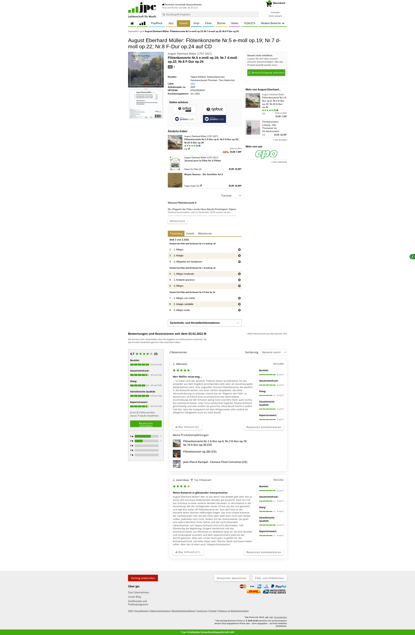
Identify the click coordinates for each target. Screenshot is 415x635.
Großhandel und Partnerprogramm (138, 603)
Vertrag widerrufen (143, 578)
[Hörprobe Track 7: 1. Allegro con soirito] (239, 298)
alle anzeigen (280, 140)
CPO (192, 83)
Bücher (221, 23)
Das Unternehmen (138, 592)
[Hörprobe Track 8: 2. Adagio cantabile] (239, 304)
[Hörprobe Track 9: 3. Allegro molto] (239, 310)
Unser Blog (134, 596)
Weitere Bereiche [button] (271, 23)
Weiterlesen (177, 221)
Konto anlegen (275, 16)
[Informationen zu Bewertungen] (205, 333)
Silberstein (181, 363)
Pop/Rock (156, 23)
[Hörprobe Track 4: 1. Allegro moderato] (239, 274)
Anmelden (275, 12)
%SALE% (249, 23)
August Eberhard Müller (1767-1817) (190, 53)
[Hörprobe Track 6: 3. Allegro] (239, 286)
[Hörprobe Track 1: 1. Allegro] (239, 250)
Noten (234, 23)
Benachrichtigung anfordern (268, 72)
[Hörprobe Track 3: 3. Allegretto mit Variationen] (239, 262)
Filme (208, 23)
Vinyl (196, 23)
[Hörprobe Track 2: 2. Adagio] (239, 256)
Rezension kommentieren (263, 427)
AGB (130, 611)
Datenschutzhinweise (160, 611)
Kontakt (213, 611)
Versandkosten (141, 611)
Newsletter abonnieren (231, 578)
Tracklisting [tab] (176, 233)
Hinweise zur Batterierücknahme (233, 611)
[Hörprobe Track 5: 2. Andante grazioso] (239, 280)
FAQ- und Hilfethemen (269, 578)
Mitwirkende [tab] (205, 233)
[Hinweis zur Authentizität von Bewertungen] (199, 145)
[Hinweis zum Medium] (174, 66)
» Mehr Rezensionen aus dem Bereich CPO (266, 333)
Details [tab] (190, 233)
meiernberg (182, 479)
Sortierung (251, 352)
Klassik (183, 23)
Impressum (202, 611)
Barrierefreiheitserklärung (183, 611)
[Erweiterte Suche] (256, 14)
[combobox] (210, 14)
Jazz (171, 23)
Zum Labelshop (280, 162)
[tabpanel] (205, 276)
